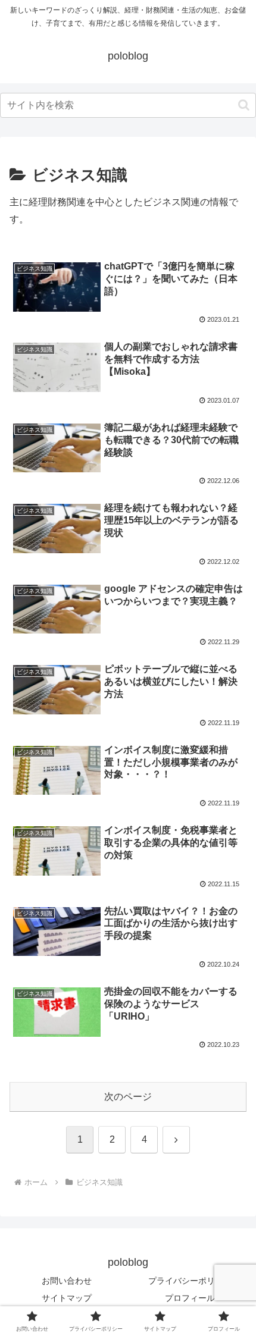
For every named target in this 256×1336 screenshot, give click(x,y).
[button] (243, 105)
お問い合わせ (67, 1280)
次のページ (128, 1097)
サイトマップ (67, 1298)
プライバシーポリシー (190, 1280)
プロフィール (190, 1298)
